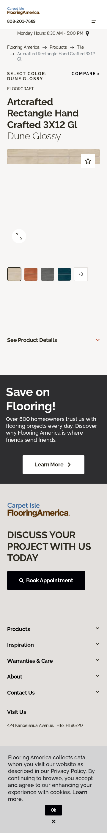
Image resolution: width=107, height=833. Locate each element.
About (14, 676)
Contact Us (21, 693)
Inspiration (20, 645)
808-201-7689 (21, 21)
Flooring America (23, 47)
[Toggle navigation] (94, 21)
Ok (53, 810)
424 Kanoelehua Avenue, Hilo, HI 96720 (45, 725)
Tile (80, 47)
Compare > (86, 73)
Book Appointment (49, 580)
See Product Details (32, 340)
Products (58, 47)
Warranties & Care (30, 661)
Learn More (48, 464)
